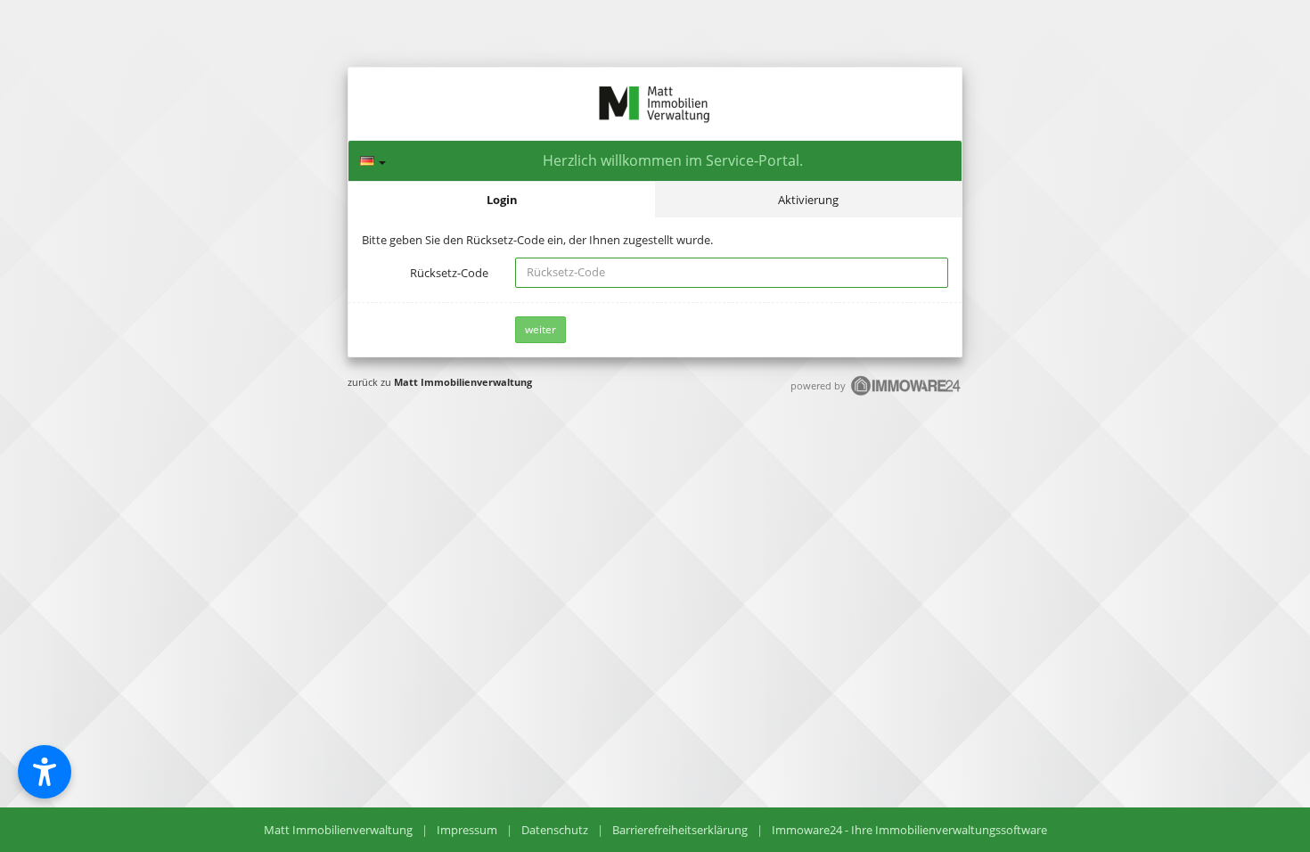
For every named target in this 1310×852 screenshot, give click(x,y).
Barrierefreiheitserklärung (680, 830)
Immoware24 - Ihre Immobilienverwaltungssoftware (909, 830)
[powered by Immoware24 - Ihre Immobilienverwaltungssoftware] (906, 393)
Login (502, 200)
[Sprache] (372, 161)
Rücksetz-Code (449, 273)
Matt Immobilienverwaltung (463, 382)
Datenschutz (554, 830)
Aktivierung (808, 200)
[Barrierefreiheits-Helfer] (44, 772)
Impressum (467, 830)
